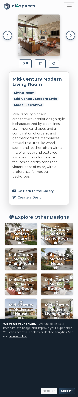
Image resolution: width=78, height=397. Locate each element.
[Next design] (70, 35)
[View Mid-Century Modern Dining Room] (21, 259)
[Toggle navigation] (69, 6)
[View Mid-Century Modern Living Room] (57, 234)
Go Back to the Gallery (35, 191)
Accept (67, 391)
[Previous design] (7, 35)
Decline (48, 391)
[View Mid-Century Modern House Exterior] (21, 234)
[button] (25, 63)
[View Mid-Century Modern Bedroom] (57, 284)
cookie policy (18, 336)
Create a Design (30, 197)
